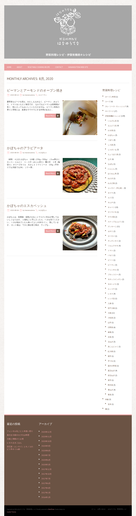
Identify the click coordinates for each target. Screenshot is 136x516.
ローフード (109, 111)
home (9, 67)
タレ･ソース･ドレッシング (115, 106)
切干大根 (111, 308)
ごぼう (110, 140)
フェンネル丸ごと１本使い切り (20, 431)
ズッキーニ (112, 226)
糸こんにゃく (113, 346)
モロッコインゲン (115, 279)
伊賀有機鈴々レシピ (113, 116)
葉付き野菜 (112, 366)
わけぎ (110, 178)
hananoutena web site (78, 67)
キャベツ (111, 207)
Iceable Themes (11, 512)
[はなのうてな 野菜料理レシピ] (68, 6)
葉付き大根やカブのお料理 (18, 435)
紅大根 (110, 351)
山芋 (109, 322)
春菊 (109, 332)
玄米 (109, 404)
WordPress (51, 509)
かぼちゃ (43, 153)
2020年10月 (46, 441)
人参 (109, 303)
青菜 (109, 395)
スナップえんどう (115, 222)
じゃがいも (112, 150)
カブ (109, 198)
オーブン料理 (110, 97)
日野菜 (110, 327)
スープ (107, 101)
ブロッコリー (113, 274)
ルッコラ (111, 289)
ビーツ (110, 260)
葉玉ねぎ (111, 370)
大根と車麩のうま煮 (15, 439)
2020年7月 (45, 455)
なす (109, 159)
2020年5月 (45, 464)
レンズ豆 (111, 298)
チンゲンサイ (113, 241)
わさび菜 (111, 183)
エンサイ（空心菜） (115, 188)
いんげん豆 (112, 121)
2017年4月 (45, 488)
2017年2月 (45, 492)
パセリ (110, 255)
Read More (50, 115)
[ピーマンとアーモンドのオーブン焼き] (80, 101)
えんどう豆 (112, 125)
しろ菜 (110, 145)
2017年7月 (45, 478)
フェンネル (112, 270)
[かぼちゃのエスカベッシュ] (80, 217)
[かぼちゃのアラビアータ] (80, 159)
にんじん (111, 169)
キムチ (110, 202)
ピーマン (43, 95)
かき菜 (110, 130)
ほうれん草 (112, 174)
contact (59, 67)
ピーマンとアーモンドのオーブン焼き (35, 90)
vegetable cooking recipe (39, 67)
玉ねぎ (110, 342)
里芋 (109, 380)
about (19, 67)
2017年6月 (45, 483)
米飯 (107, 399)
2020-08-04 (14, 153)
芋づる (110, 361)
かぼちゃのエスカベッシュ (27, 206)
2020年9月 (45, 446)
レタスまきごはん (14, 443)
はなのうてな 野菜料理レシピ (117, 509)
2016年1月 (45, 497)
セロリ (110, 231)
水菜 (109, 337)
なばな (110, 164)
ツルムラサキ (113, 246)
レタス (110, 294)
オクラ (110, 193)
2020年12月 (46, 432)
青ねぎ (110, 390)
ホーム (93, 509)
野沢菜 (110, 385)
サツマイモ (112, 212)
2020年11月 (46, 436)
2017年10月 (46, 474)
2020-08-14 (14, 95)
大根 (109, 313)
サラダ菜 (111, 217)
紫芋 (109, 356)
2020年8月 (45, 450)
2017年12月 (46, 469)
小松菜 (110, 318)
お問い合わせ (101, 509)
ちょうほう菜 (113, 154)
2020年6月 (45, 460)
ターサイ (111, 236)
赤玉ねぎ (111, 375)
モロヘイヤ (112, 284)
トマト (110, 250)
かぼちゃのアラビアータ (25, 148)
